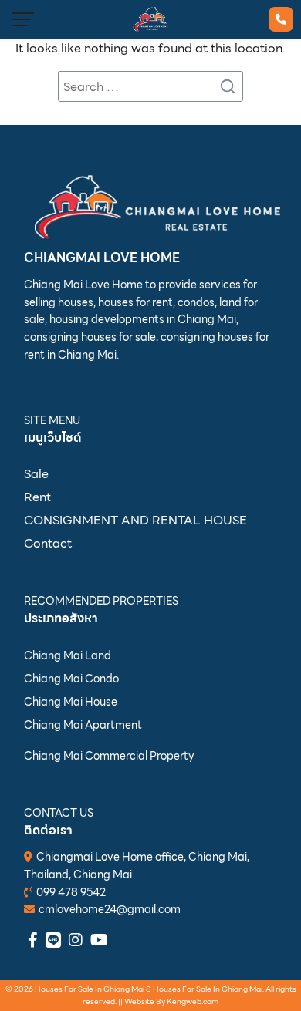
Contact (48, 543)
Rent (37, 497)
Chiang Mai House (70, 701)
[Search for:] (150, 86)
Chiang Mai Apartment (83, 724)
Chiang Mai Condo (71, 678)
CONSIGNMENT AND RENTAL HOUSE (135, 520)
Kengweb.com (192, 1001)
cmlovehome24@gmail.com (110, 909)
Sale (36, 474)
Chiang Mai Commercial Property (109, 755)
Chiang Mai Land (67, 655)
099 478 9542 (71, 892)
